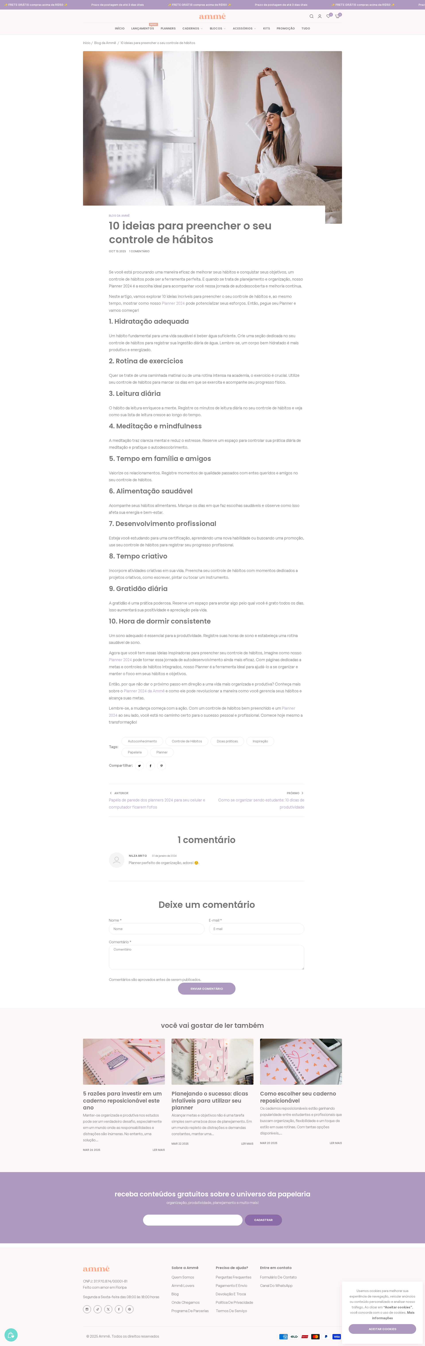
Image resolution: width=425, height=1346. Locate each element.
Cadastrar (263, 1220)
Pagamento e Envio (231, 1285)
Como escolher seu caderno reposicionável (298, 1097)
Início (87, 43)
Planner (131, 690)
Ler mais (159, 1150)
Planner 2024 (173, 303)
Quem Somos (183, 1277)
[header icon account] (320, 16)
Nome (115, 920)
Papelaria (135, 752)
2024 (142, 690)
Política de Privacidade (234, 1302)
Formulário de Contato (278, 1277)
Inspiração (260, 741)
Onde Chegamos (186, 1302)
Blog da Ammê (105, 43)
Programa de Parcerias (190, 1311)
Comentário (120, 942)
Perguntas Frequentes (233, 1277)
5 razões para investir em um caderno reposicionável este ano (122, 1100)
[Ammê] (212, 16)
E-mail (215, 920)
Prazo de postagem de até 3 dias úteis (117, 4)
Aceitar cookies (382, 1329)
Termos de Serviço (231, 1311)
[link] (218, 28)
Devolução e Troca (231, 1294)
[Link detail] (87, 1309)
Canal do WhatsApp (276, 1285)
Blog (175, 1294)
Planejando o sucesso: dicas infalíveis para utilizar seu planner (210, 1100)
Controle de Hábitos (187, 741)
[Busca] (311, 16)
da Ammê (156, 690)
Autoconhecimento (142, 741)
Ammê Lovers (183, 1285)
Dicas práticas (227, 741)
